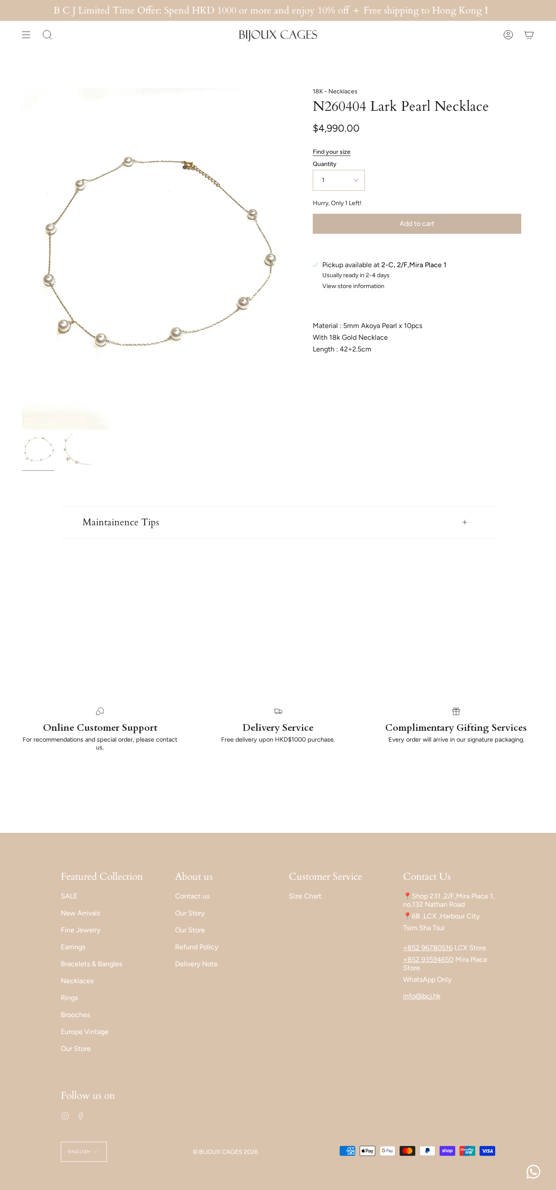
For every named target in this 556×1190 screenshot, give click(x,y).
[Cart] (529, 34)
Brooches (75, 1015)
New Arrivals (80, 913)
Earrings (73, 947)
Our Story (190, 913)
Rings (69, 998)
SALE (69, 896)
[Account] (508, 34)
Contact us (192, 896)
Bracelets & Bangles (91, 964)
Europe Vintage (85, 1032)
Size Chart (305, 896)
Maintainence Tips (121, 522)
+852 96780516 (428, 948)
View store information (353, 286)
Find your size (332, 152)
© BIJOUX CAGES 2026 (225, 1152)
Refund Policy (196, 947)
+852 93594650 (428, 959)
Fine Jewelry (80, 930)
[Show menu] (26, 34)
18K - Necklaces (335, 91)
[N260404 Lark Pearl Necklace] (38, 450)
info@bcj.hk (421, 996)
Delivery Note (196, 964)
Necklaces (77, 981)
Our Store (76, 1048)
